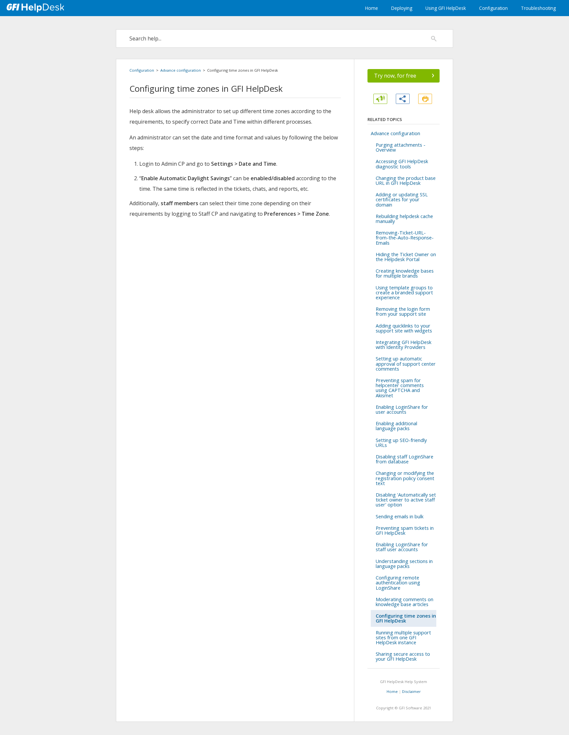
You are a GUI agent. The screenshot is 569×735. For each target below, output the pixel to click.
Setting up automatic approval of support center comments (406, 363)
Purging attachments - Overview (400, 147)
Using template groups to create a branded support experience (404, 292)
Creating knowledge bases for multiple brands (405, 273)
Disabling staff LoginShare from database (404, 459)
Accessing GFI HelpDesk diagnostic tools (402, 163)
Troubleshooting (538, 8)
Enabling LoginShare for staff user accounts (402, 546)
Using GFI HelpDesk (445, 8)
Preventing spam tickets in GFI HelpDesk (405, 530)
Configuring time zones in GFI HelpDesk (406, 618)
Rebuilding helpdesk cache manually (404, 218)
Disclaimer (411, 691)
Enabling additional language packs (396, 425)
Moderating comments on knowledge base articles (404, 601)
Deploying (401, 8)
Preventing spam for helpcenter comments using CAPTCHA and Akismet (400, 388)
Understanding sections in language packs (404, 563)
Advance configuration (180, 70)
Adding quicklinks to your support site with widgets (404, 328)
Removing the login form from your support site (403, 311)
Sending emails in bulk (399, 516)
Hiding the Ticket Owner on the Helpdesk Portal (406, 256)
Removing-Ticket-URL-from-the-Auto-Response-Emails (405, 238)
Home (371, 8)
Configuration (493, 8)
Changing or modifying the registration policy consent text (405, 478)
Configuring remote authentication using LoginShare (398, 583)
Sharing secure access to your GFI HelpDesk (403, 656)
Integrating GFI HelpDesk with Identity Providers (403, 344)
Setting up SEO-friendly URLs (401, 442)
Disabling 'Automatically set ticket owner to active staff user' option (406, 500)
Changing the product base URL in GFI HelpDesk (406, 180)
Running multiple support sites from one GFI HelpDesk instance (403, 637)
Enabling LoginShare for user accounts (402, 409)
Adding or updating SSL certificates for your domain (402, 199)
